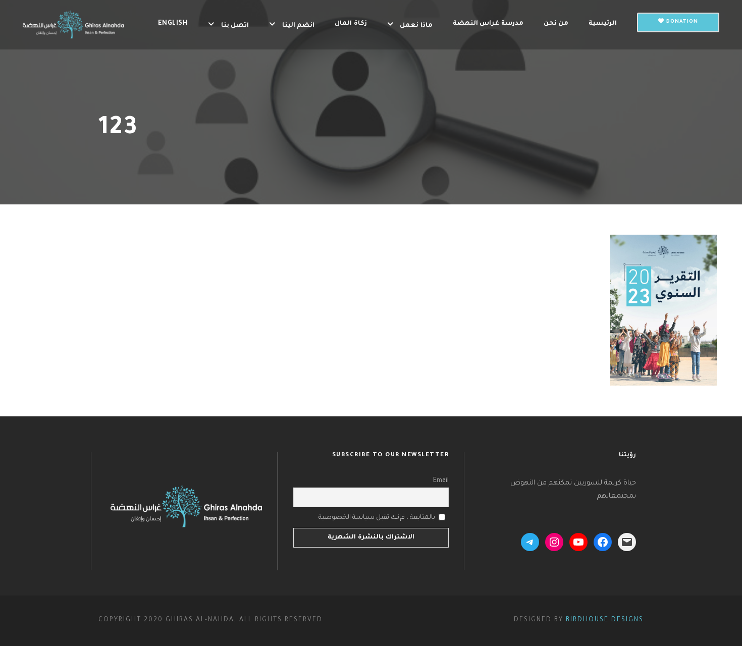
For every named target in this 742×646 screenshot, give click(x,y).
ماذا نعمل (416, 25)
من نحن (556, 23)
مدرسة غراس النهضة (488, 23)
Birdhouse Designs (605, 620)
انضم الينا (298, 25)
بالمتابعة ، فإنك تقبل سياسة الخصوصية (377, 517)
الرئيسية (603, 23)
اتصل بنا (235, 25)
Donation (681, 22)
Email (441, 480)
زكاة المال (351, 23)
